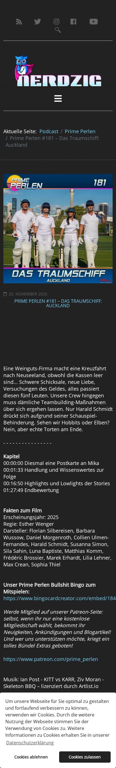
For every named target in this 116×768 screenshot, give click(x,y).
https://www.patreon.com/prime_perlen (50, 659)
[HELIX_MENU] (58, 98)
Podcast (48, 131)
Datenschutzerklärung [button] (30, 743)
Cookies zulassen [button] (85, 757)
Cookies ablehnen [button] (31, 757)
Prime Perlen (80, 131)
